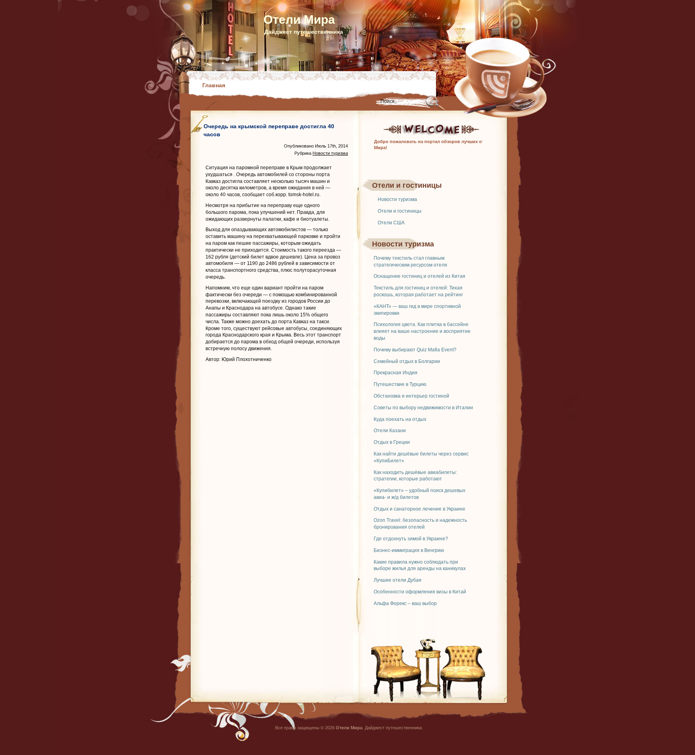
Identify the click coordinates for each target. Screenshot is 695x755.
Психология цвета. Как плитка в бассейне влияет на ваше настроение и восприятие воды (422, 331)
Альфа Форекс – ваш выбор (405, 603)
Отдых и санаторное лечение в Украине (419, 509)
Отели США (391, 223)
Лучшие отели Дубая (398, 580)
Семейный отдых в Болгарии (407, 361)
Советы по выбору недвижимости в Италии (423, 407)
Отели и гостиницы (400, 211)
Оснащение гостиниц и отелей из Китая (419, 276)
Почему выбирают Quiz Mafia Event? (415, 350)
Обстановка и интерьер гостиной (411, 396)
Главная (213, 85)
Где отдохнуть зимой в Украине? (411, 539)
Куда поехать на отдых (400, 419)
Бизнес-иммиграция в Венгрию (409, 550)
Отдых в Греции (392, 442)
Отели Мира (299, 19)
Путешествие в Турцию (400, 384)
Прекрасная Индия (395, 372)
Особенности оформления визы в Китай (420, 592)
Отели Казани (390, 430)
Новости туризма (397, 199)
